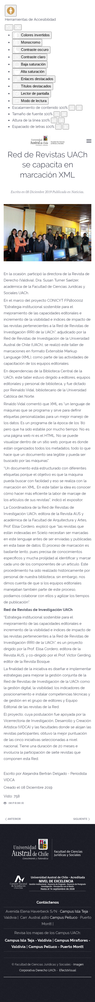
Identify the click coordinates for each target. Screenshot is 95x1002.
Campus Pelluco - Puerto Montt (56, 947)
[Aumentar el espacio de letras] (66, 127)
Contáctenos (48, 902)
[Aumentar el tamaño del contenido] (79, 108)
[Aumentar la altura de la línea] (61, 120)
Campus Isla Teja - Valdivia (28, 940)
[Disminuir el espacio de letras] (58, 127)
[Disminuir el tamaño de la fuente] (57, 114)
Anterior (14, 819)
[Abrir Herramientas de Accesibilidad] (11, 11)
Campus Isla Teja (74, 911)
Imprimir (16, 803)
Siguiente (80, 819)
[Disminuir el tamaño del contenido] (72, 108)
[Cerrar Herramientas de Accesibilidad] (18, 27)
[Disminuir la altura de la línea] (54, 120)
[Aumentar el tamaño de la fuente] (64, 114)
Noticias (77, 191)
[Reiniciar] (9, 27)
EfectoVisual (67, 970)
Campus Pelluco (63, 917)
